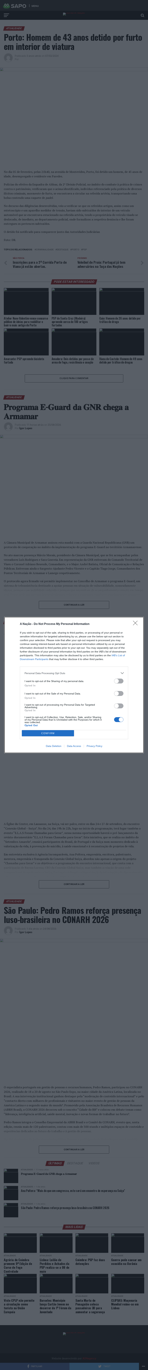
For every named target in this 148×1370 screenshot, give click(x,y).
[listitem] (74, 673)
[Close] (136, 624)
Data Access (74, 746)
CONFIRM (48, 733)
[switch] (118, 681)
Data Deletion (53, 746)
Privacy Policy (94, 746)
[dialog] (74, 685)
